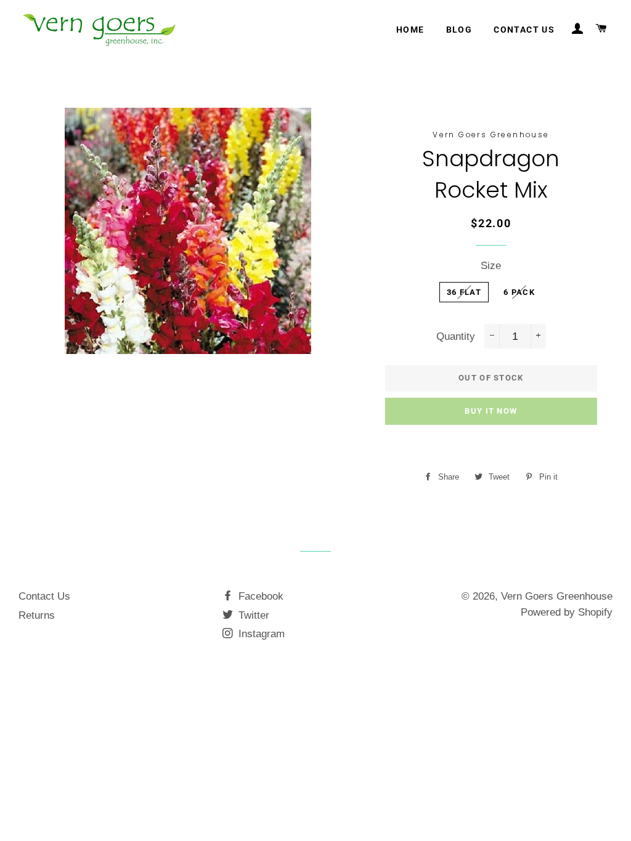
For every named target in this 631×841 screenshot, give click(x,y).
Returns (36, 615)
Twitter (252, 615)
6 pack (519, 292)
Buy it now (491, 411)
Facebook (259, 596)
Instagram (260, 634)
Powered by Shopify (567, 612)
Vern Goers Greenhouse (557, 596)
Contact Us (44, 596)
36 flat (464, 292)
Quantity (455, 336)
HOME (410, 29)
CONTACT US (524, 29)
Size (491, 266)
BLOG (459, 29)
